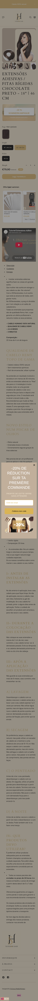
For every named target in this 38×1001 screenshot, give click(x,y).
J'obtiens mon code (19, 511)
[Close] (34, 465)
